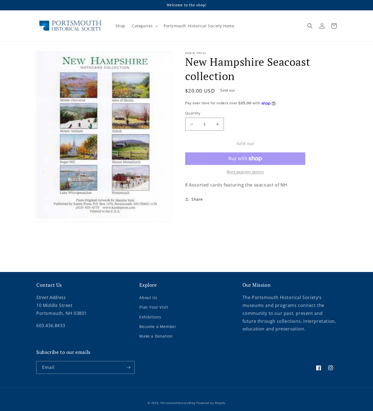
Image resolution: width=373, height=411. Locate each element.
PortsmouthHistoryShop (178, 403)
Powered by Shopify (210, 403)
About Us (148, 297)
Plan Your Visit (153, 307)
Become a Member (157, 326)
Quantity (192, 113)
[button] (144, 26)
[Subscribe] (128, 367)
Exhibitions (150, 317)
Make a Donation (156, 336)
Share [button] (197, 199)
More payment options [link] (245, 171)
